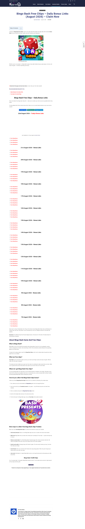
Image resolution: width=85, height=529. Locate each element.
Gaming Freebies (55, 4)
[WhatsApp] (41, 22)
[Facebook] (69, 1)
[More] (49, 22)
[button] (74, 4)
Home (34, 4)
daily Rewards (18, 88)
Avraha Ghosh (37, 19)
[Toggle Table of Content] (20, 28)
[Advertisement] (31, 76)
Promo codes (64, 4)
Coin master (48, 4)
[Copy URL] (46, 22)
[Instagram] (71, 1)
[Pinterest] (73, 1)
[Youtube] (23, 518)
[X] (75, 1)
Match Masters (40, 4)
